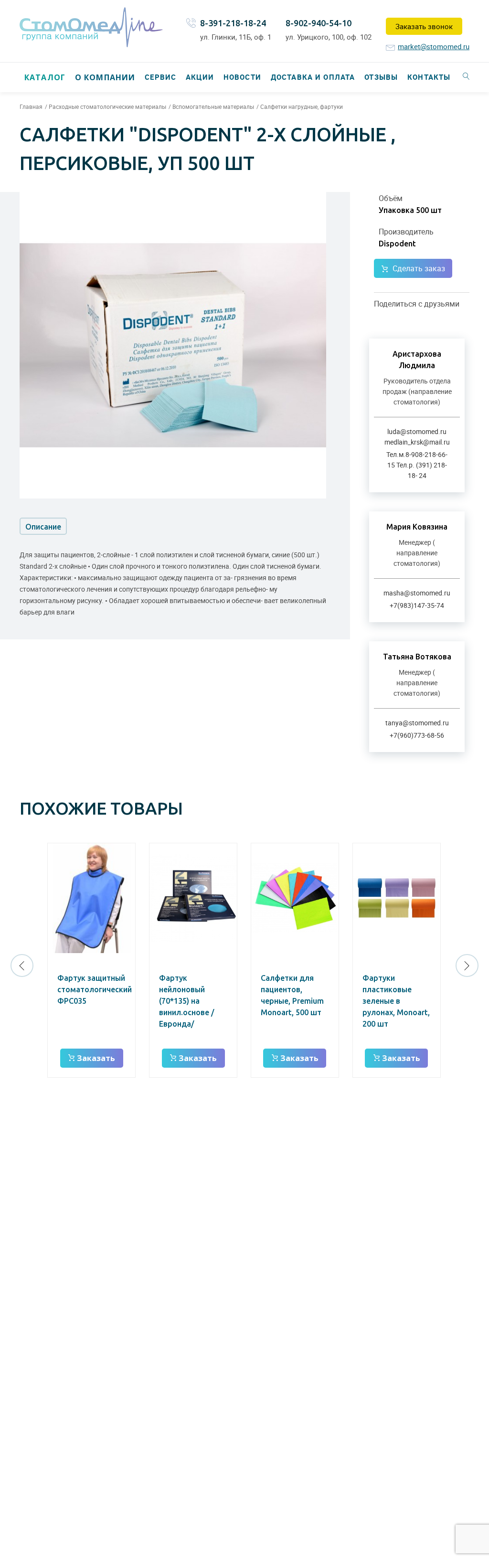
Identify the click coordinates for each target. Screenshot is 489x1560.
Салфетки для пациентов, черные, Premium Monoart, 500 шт (292, 995)
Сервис (160, 77)
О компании (105, 77)
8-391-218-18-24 (233, 23)
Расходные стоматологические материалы (107, 106)
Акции (200, 77)
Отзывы (381, 77)
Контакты (428, 77)
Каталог (44, 77)
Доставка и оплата (313, 77)
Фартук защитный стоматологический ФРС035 (94, 989)
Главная (31, 106)
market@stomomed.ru (433, 46)
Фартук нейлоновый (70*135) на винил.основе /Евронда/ (186, 1001)
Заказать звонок (424, 26)
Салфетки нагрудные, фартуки (301, 106)
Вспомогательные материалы (213, 106)
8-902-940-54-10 (318, 23)
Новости (242, 77)
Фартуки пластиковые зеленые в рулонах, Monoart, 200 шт (396, 1001)
